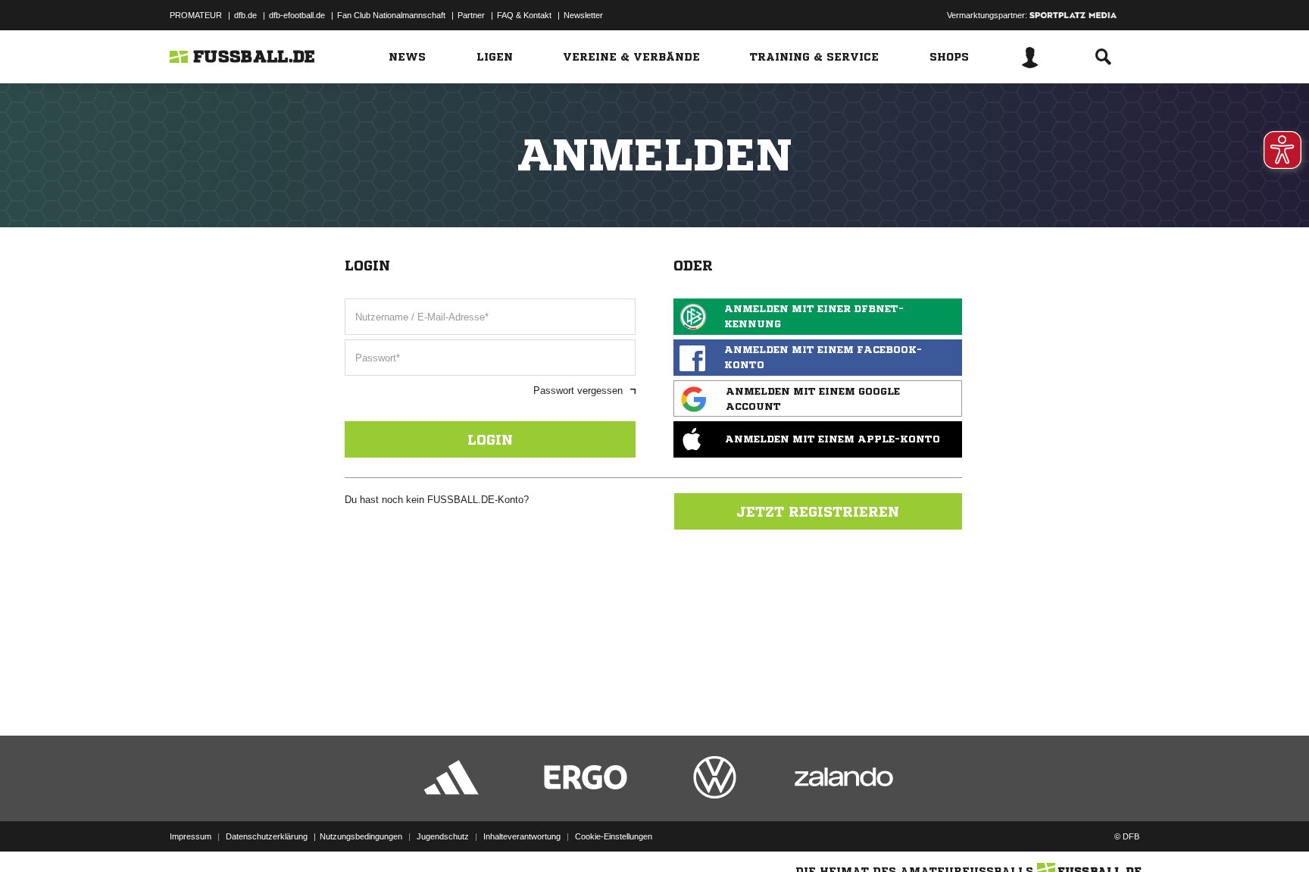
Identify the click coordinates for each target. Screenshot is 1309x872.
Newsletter (583, 15)
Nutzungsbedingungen (361, 836)
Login (490, 439)
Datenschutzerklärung (267, 836)
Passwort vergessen (578, 390)
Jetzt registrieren (817, 511)
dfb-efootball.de (297, 15)
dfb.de (245, 15)
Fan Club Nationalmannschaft (391, 15)
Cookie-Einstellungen (613, 836)
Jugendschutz (443, 836)
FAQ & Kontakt (524, 15)
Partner (471, 15)
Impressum (190, 836)
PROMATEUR (196, 15)
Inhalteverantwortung (522, 836)
